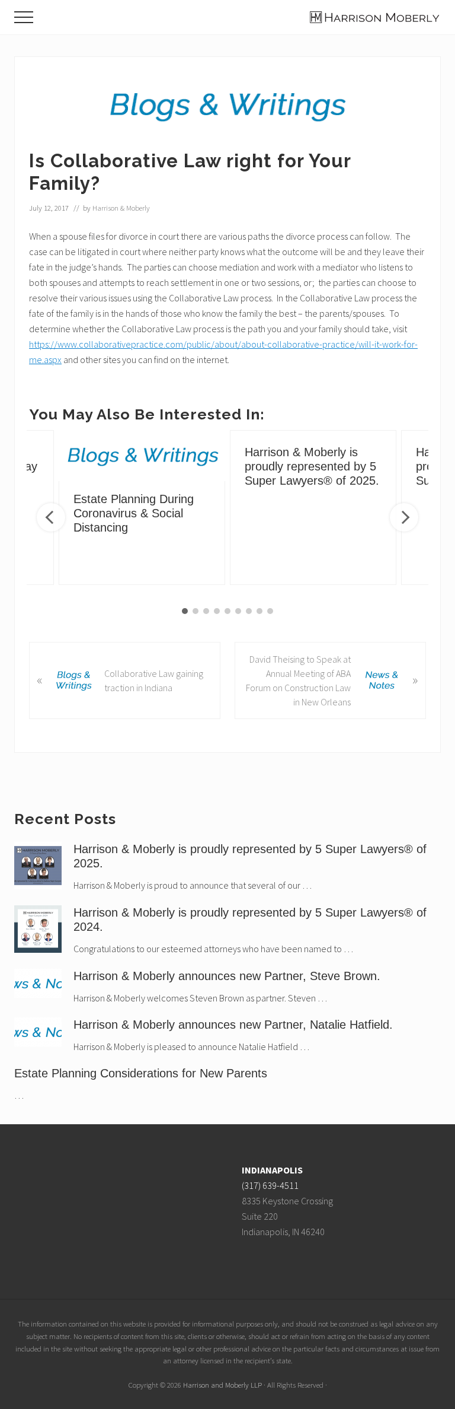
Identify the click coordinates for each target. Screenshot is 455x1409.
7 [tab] (249, 611)
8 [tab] (259, 611)
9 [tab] (270, 611)
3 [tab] (206, 611)
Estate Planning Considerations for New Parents (140, 1073)
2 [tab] (195, 611)
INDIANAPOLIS (272, 1170)
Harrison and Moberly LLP (222, 1384)
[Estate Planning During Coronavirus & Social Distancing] (142, 455)
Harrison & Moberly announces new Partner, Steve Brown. (226, 975)
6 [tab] (238, 611)
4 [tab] (217, 611)
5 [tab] (227, 611)
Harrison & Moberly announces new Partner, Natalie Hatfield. (233, 1024)
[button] (24, 17)
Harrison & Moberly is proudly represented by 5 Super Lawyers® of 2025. (312, 466)
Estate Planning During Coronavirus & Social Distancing (133, 513)
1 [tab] (185, 611)
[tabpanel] (313, 507)
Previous (51, 517)
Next (404, 517)
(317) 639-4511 (270, 1185)
